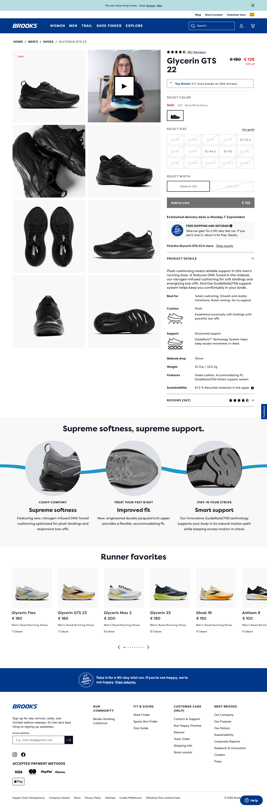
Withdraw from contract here (163, 797)
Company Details (59, 797)
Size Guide (141, 728)
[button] (49, 86)
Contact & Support (187, 719)
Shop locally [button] (224, 245)
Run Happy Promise (187, 725)
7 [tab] (136, 647)
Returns (179, 732)
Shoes (48, 41)
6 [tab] (134, 647)
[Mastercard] (32, 772)
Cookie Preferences (131, 797)
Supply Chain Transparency (29, 797)
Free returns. (125, 682)
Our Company (224, 714)
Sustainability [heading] (177, 387)
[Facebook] (23, 754)
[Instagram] (15, 754)
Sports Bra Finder (145, 721)
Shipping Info (183, 745)
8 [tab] (138, 647)
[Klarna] (60, 772)
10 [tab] (142, 647)
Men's (33, 41)
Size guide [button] (248, 129)
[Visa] (18, 772)
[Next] (148, 647)
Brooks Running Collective (104, 721)
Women (150, 5)
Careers (219, 754)
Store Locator (214, 14)
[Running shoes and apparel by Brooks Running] (25, 26)
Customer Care (236, 14)
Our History (222, 728)
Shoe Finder (142, 714)
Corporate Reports (227, 741)
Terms (77, 797)
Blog (198, 14)
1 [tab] (124, 647)
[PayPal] (46, 772)
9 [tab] (140, 647)
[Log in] (241, 25)
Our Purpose (222, 721)
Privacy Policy (93, 797)
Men (159, 5)
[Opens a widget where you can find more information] (251, 801)
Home (18, 41)
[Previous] (119, 647)
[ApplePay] (18, 781)
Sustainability (224, 734)
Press (217, 761)
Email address (21, 733)
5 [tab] (132, 647)
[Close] (252, 5)
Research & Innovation (230, 748)
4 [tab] (130, 647)
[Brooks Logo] (43, 707)
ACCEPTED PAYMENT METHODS (39, 764)
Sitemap (110, 797)
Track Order (182, 739)
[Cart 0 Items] (253, 26)
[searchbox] (213, 26)
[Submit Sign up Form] (69, 740)
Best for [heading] (172, 296)
